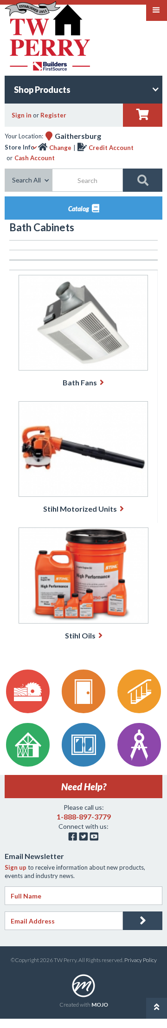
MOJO (99, 1004)
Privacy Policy (140, 959)
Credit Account (111, 147)
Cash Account (34, 158)
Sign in (22, 115)
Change (60, 147)
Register (53, 115)
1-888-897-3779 (84, 816)
